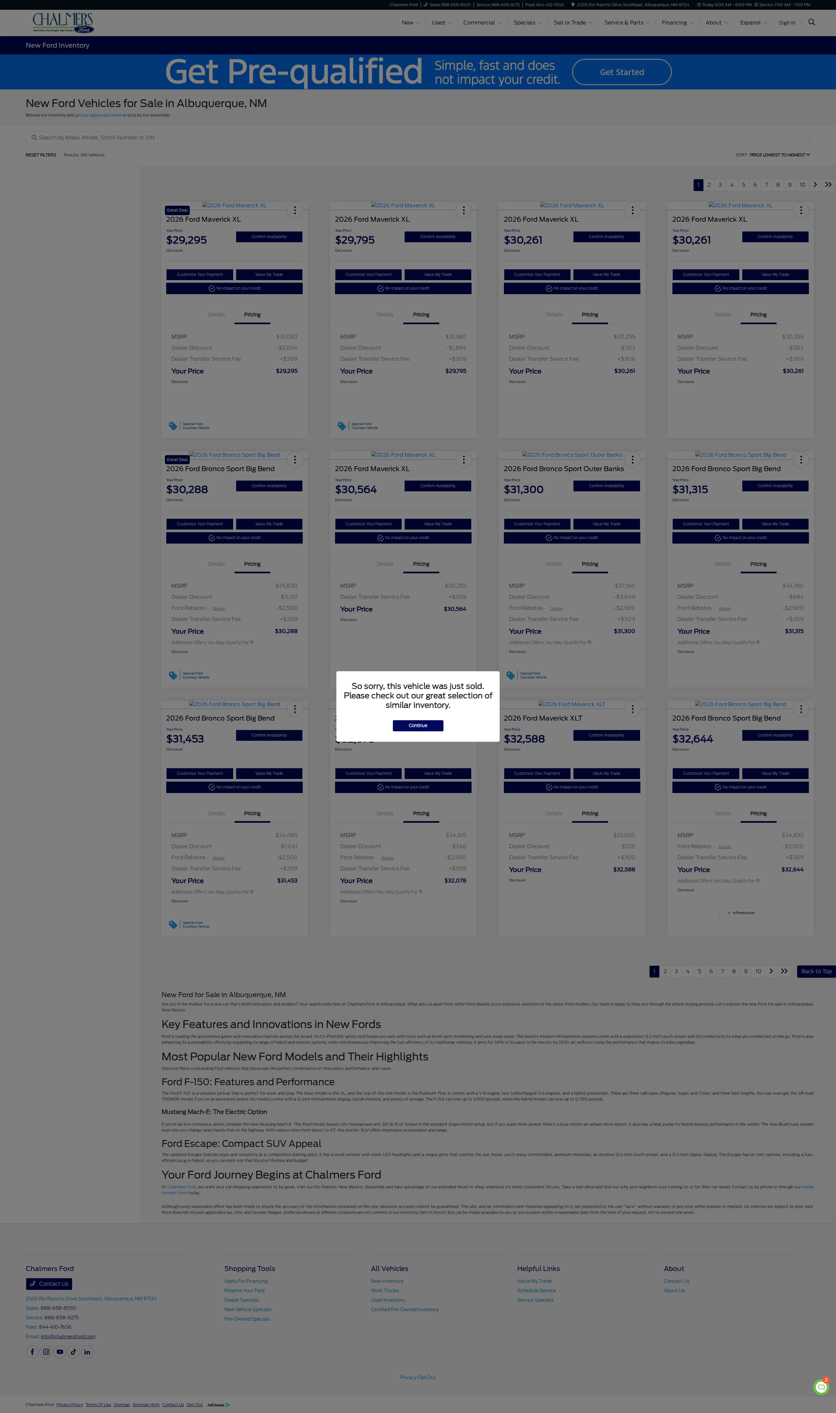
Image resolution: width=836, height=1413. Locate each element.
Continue (418, 725)
